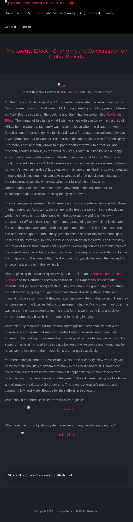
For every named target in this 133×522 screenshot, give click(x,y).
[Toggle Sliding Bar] (36, 27)
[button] (41, 27)
